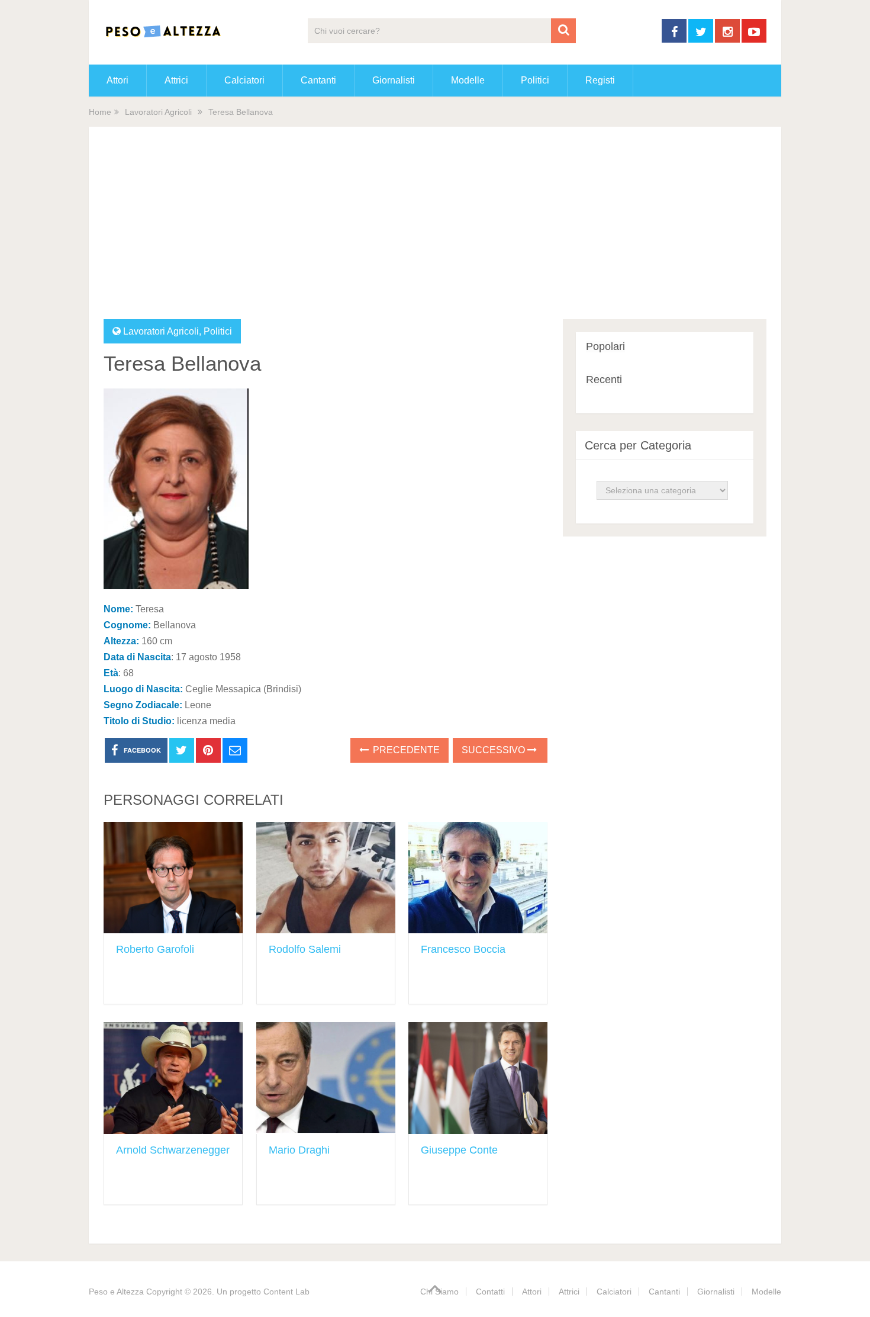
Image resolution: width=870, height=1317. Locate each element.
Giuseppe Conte (459, 1150)
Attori (117, 80)
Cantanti (318, 80)
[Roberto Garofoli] (173, 878)
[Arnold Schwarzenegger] (173, 1078)
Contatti (490, 1291)
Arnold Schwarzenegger (173, 1150)
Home (100, 112)
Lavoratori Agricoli (158, 112)
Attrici (176, 80)
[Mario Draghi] (325, 1078)
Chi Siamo (439, 1291)
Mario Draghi (299, 1150)
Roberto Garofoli (155, 949)
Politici (535, 80)
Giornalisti (393, 80)
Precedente (405, 750)
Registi (600, 80)
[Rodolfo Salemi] (325, 878)
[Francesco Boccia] (477, 878)
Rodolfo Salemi (305, 949)
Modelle (468, 80)
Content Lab (286, 1291)
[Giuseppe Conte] (477, 1078)
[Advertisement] (435, 230)
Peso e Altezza (116, 1291)
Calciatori (244, 80)
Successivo (494, 750)
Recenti (604, 380)
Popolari (605, 346)
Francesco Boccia (463, 949)
